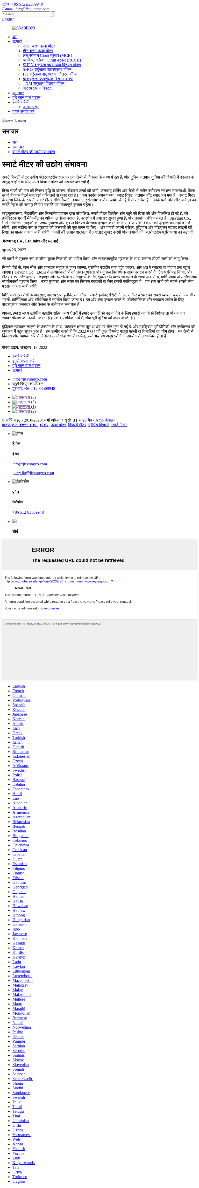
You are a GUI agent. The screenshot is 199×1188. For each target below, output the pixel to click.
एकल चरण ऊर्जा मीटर (39, 46)
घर (14, 37)
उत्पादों (17, 41)
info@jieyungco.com (29, 379)
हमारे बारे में (20, 102)
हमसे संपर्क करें (23, 111)
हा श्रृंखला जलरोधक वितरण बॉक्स (48, 79)
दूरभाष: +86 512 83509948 (33, 388)
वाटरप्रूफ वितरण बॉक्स (20, 425)
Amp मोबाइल (105, 420)
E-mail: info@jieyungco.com (25, 9)
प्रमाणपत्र (31, 107)
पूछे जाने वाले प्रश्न (26, 97)
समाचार (18, 93)
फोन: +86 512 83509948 (22, 4)
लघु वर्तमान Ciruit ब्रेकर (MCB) (47, 55)
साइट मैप (85, 420)
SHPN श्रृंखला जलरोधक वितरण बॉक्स (52, 65)
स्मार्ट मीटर (119, 425)
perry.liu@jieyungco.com (33, 473)
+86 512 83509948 (28, 512)
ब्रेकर (44, 425)
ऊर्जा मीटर (58, 425)
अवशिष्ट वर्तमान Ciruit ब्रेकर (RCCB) (52, 60)
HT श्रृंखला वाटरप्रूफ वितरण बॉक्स (50, 74)
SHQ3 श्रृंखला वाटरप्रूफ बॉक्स (47, 69)
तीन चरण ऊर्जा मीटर (38, 51)
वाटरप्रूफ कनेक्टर (37, 88)
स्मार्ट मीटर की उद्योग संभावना (33, 152)
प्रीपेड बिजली (98, 425)
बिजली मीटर (77, 425)
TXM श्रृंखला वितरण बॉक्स (44, 83)
